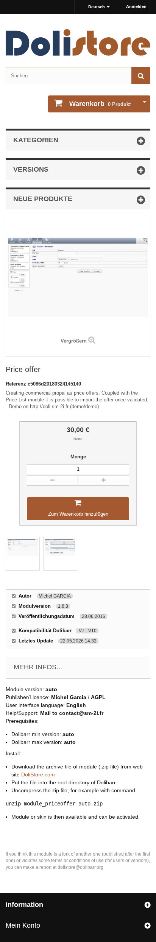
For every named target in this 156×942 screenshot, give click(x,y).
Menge (78, 456)
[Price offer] (22, 553)
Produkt (100, 104)
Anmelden (136, 6)
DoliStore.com (38, 774)
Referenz (17, 384)
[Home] (78, 42)
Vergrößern (74, 341)
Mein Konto (23, 925)
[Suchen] (140, 75)
